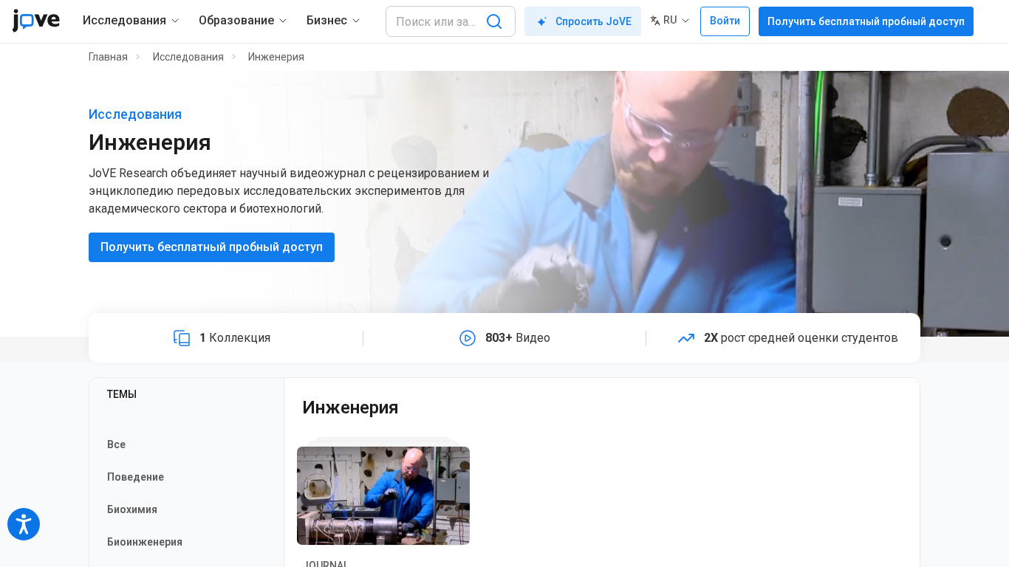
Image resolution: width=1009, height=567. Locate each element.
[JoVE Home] (36, 20)
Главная (108, 57)
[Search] (494, 21)
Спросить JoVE (593, 21)
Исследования (188, 57)
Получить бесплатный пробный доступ (866, 21)
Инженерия (276, 57)
